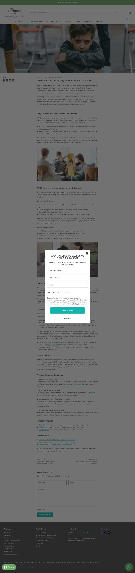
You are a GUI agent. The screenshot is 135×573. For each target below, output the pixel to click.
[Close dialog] (87, 253)
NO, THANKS (67, 318)
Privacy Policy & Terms (76, 304)
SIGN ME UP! (67, 310)
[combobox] (50, 292)
